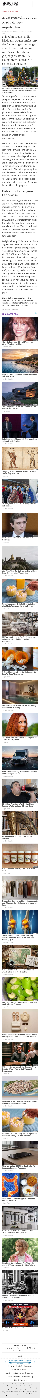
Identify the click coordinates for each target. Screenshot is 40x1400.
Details (28, 1394)
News (12, 1366)
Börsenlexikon (20, 1345)
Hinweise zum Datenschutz (14, 1373)
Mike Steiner (26, 1377)
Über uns (30, 1373)
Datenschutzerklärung (19, 1369)
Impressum (28, 1366)
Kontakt (19, 1366)
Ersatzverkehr (6, 12)
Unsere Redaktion (13, 1377)
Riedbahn (15, 12)
